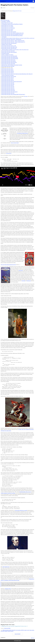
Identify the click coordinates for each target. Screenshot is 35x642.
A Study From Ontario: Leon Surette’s (14, 49)
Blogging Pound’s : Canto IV (7, 29)
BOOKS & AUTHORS (7, 628)
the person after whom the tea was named (21, 510)
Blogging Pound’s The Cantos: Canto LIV (7, 72)
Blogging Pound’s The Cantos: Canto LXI (7, 80)
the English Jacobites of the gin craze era (25, 491)
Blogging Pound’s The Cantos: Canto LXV (7, 85)
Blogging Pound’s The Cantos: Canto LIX (7, 77)
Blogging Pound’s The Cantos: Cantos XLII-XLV (8, 61)
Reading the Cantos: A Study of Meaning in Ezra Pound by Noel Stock (11, 64)
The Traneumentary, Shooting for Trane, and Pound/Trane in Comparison (12, 24)
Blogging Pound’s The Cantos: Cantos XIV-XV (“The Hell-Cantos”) (11, 39)
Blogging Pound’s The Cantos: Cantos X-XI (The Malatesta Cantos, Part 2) (12, 34)
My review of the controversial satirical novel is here (8, 264)
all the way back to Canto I (15, 142)
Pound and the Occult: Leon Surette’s (17, 38)
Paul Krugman (29, 280)
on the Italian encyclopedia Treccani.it (22, 133)
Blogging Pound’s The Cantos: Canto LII (7, 70)
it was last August (8, 153)
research (25, 630)
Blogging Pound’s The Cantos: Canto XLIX (7, 66)
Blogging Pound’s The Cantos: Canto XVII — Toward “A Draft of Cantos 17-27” (13, 41)
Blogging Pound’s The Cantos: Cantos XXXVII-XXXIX (9, 58)
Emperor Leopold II (10, 631)
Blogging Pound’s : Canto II (7, 25)
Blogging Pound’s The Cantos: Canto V (7, 30)
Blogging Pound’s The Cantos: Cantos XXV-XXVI (8, 48)
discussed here (21, 270)
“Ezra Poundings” (4, 36)
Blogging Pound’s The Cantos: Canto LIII (7, 71)
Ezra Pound (2, 631)
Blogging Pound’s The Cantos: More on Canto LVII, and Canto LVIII (11, 81)
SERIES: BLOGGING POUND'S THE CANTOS (9, 630)
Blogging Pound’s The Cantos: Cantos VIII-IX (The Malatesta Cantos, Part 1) (12, 32)
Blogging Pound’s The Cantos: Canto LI (7, 68)
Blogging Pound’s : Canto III (7, 26)
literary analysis (31, 630)
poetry (28, 630)
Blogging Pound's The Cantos (17, 10)
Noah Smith (23, 280)
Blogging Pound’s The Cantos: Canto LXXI (7, 93)
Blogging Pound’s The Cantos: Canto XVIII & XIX (8, 43)
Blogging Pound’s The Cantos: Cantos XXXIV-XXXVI (9, 57)
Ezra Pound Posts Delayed (5, 53)
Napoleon (6, 631)
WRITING (22, 630)
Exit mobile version (17, 640)
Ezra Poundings (18, 630)
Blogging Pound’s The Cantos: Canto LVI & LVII (8, 76)
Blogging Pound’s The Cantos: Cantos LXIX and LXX (9, 91)
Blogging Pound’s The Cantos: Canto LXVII (7, 89)
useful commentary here (5, 566)
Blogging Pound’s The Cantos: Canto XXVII (8, 50)
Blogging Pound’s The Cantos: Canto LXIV (7, 86)
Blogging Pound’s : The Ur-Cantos (8, 27)
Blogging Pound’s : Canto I (7, 22)
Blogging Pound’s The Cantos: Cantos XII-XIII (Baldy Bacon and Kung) (12, 35)
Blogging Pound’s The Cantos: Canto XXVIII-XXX (9, 52)
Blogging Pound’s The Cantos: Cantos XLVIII (8, 63)
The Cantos (25, 96)
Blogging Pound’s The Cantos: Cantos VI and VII (8, 31)
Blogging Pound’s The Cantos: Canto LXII (7, 82)
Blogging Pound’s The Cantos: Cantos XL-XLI (8, 59)
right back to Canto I (8, 588)
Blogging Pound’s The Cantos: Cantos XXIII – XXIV (9, 47)
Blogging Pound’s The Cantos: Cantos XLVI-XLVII (9, 62)
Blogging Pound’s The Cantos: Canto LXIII (7, 84)
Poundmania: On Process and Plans (6, 44)
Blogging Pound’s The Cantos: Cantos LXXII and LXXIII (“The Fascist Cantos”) (13, 94)
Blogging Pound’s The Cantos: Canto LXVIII (8, 90)
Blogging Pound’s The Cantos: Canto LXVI (7, 87)
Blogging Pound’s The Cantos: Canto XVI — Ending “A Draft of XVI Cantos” (12, 40)
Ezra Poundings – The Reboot (5, 21)
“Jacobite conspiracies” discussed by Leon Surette (8, 493)
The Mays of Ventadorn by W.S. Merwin (7, 54)
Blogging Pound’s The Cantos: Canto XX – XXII (8, 45)
